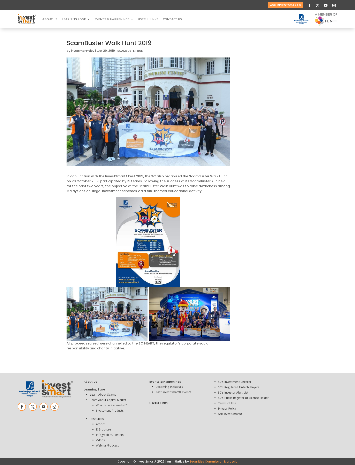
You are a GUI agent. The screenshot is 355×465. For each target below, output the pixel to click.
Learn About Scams (103, 394)
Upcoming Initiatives (169, 387)
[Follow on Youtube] (326, 5)
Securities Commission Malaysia (213, 461)
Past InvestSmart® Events (173, 392)
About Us (49, 19)
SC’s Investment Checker (234, 382)
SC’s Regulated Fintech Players (238, 387)
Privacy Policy (227, 408)
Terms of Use (227, 403)
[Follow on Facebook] (309, 5)
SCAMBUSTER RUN (130, 51)
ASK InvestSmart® (285, 5)
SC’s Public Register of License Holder (243, 398)
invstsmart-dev (82, 51)
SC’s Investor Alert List (233, 392)
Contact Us (172, 19)
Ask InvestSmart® (230, 414)
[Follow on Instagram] (334, 5)
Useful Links (148, 19)
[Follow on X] (317, 5)
